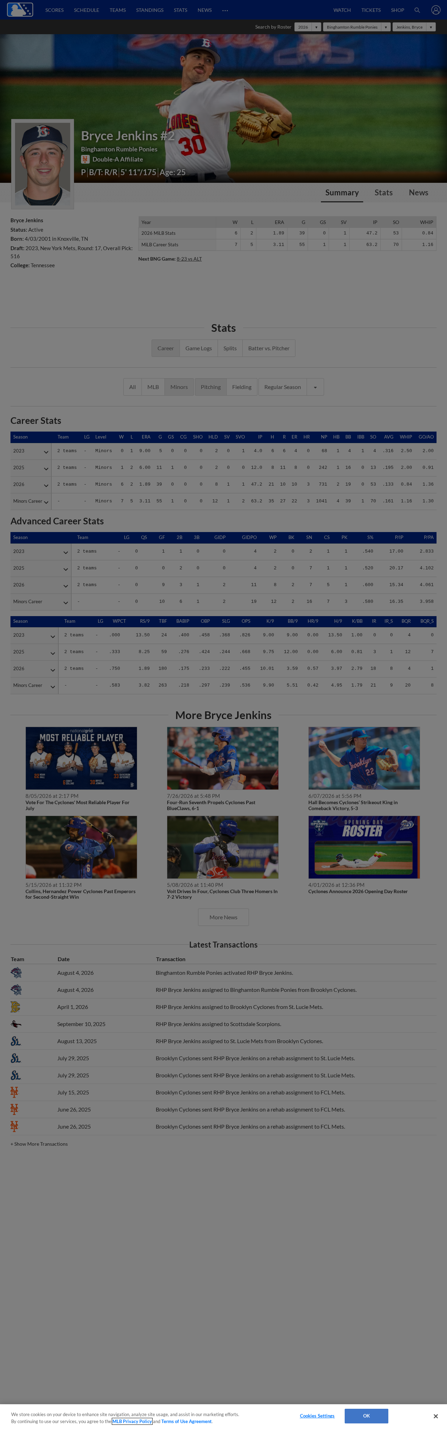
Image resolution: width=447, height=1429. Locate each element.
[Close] (436, 1416)
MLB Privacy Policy (132, 1421)
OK (366, 1416)
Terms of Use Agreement (186, 1421)
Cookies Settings (317, 1416)
